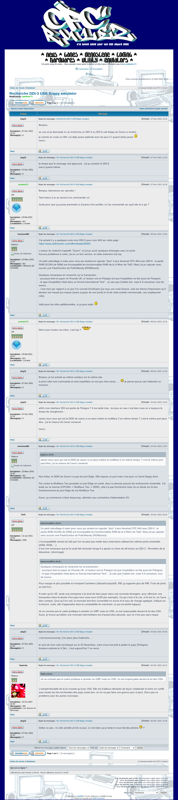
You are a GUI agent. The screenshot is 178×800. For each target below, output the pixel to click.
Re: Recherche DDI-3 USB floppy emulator (74, 157)
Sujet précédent (147, 109)
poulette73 (27, 96)
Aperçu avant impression (22, 109)
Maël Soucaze (99, 798)
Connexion (83, 69)
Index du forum (17, 88)
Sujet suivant (162, 109)
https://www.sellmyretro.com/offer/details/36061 (65, 243)
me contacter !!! (129, 64)
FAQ (90, 74)
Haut (12, 151)
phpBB (79, 796)
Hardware (30, 88)
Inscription (97, 69)
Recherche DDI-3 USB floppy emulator (42, 93)
